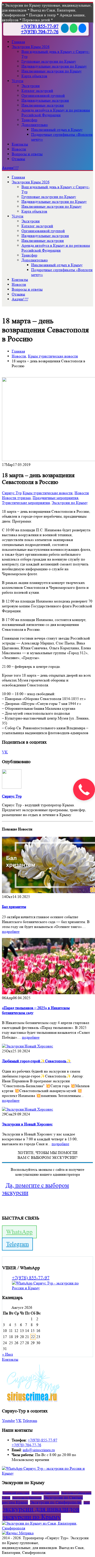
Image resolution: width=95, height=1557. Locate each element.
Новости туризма (16, 497)
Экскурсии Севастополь (45, 1493)
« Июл (7, 1354)
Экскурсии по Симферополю (56, 1502)
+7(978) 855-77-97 (39, 26)
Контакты (20, 144)
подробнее (10, 931)
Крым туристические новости (48, 493)
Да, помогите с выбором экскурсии (35, 1189)
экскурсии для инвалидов (40, 1509)
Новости (19, 149)
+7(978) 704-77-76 (39, 31)
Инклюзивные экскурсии (42, 105)
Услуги (17, 81)
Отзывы (18, 159)
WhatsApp (19, 1231)
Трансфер (29, 120)
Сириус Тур (12, 493)
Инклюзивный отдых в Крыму (57, 129)
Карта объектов (34, 76)
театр (87, 1502)
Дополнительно (34, 124)
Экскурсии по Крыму (70, 502)
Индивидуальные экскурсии (45, 100)
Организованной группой (43, 95)
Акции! (10, 167)
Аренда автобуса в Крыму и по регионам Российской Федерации (55, 112)
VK (5, 752)
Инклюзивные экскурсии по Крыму (51, 71)
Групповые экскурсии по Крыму (48, 61)
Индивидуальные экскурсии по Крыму (54, 66)
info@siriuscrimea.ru (39, 1450)
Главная (18, 41)
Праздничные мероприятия (55, 497)
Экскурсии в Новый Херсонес (27, 1124)
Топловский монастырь (15, 1493)
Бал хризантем (14, 906)
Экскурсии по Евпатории (27, 1497)
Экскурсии (30, 85)
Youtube (8, 1420)
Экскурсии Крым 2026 (30, 46)
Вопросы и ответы (27, 154)
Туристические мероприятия (26, 502)
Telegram (17, 1244)
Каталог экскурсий (37, 90)
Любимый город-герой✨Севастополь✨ (36, 1061)
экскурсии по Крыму (31, 1517)
